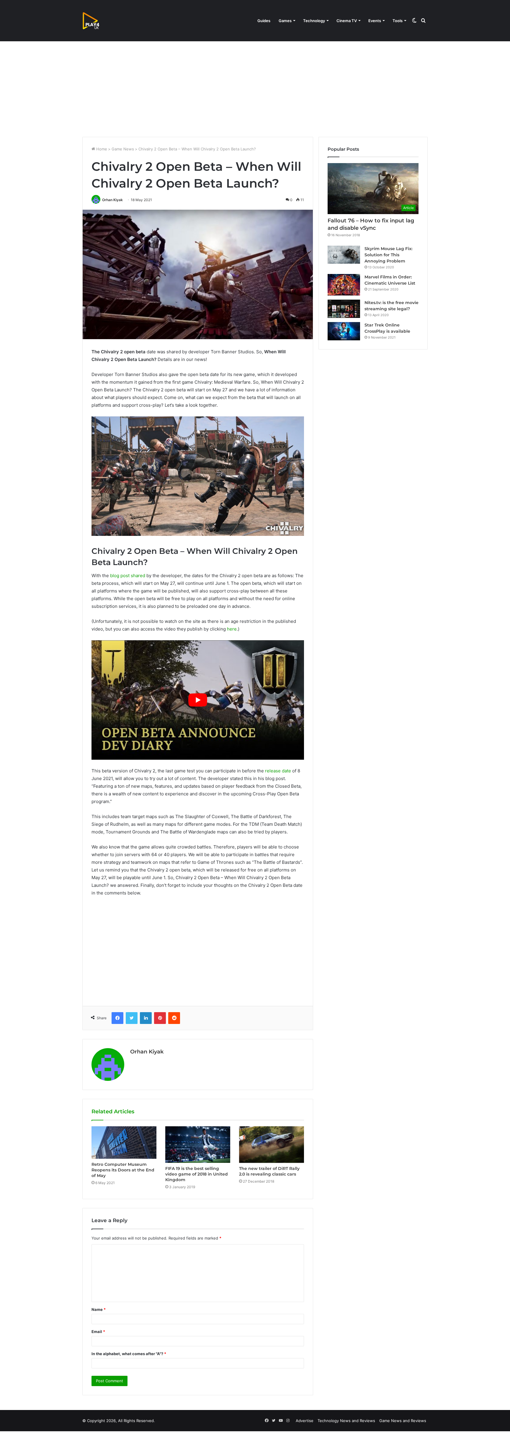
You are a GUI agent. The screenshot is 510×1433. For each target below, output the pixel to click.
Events (374, 20)
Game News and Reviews (402, 1420)
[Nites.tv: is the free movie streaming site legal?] (344, 309)
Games (285, 20)
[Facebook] (117, 1018)
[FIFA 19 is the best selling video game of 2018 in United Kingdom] (197, 1144)
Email (98, 1331)
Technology (314, 20)
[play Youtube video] (197, 700)
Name (98, 1309)
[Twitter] (132, 1018)
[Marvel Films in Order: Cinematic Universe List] (344, 285)
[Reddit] (174, 1018)
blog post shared (127, 575)
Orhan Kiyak (112, 200)
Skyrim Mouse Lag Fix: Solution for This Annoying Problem (388, 255)
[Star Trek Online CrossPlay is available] (344, 331)
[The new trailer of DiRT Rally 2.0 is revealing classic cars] (271, 1144)
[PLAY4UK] (96, 20)
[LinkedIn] (146, 1018)
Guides (263, 20)
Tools (398, 20)
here (232, 629)
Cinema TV (346, 20)
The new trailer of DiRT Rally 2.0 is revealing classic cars (269, 1171)
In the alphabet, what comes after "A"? (128, 1353)
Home (101, 149)
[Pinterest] (160, 1018)
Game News (123, 149)
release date (277, 771)
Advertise (304, 1420)
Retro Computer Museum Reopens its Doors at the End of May (122, 1170)
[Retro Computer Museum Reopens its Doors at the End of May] (123, 1142)
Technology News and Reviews (346, 1420)
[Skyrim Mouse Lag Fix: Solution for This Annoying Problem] (344, 255)
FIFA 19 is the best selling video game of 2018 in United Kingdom (196, 1174)
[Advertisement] (255, 86)
